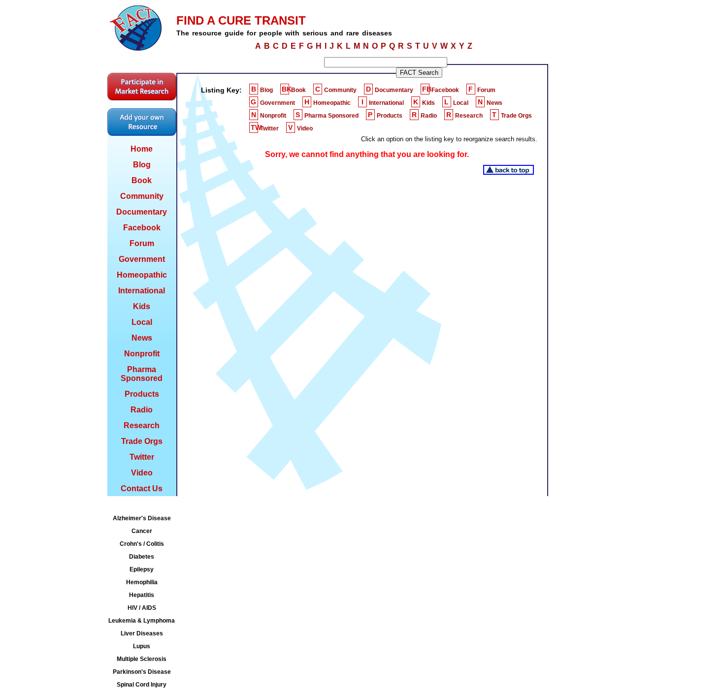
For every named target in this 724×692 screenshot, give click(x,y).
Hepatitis (141, 595)
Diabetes (141, 556)
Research (142, 425)
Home (142, 149)
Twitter (142, 457)
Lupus (141, 646)
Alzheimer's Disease (142, 518)
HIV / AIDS (142, 607)
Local (142, 322)
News (142, 338)
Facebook (142, 227)
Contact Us (142, 488)
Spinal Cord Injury (141, 684)
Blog (142, 164)
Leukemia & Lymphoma (141, 620)
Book (142, 180)
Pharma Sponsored (142, 373)
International (141, 290)
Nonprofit (142, 353)
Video (142, 473)
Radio (142, 410)
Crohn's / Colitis (142, 543)
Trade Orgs (142, 441)
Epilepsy (142, 569)
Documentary (141, 212)
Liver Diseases (142, 633)
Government (142, 259)
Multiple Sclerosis (141, 659)
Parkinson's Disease (142, 671)
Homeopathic (142, 275)
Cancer (142, 531)
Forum (142, 243)
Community (142, 196)
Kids (141, 306)
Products (142, 394)
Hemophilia (142, 582)
